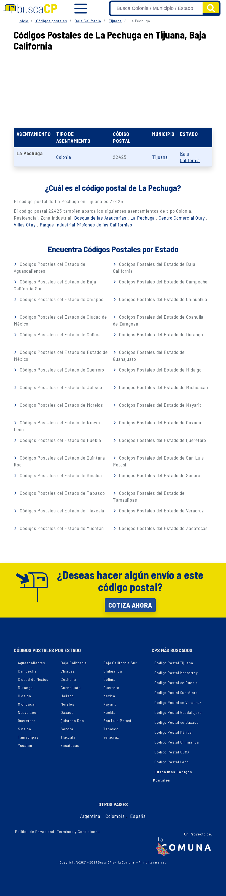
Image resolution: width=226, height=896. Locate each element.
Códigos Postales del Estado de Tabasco (61, 493)
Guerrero (111, 687)
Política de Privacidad (34, 831)
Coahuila (68, 679)
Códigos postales (51, 20)
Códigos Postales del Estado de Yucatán (61, 528)
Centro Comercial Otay (182, 218)
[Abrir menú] (80, 8)
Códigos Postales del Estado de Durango (160, 334)
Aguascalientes (31, 662)
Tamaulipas (28, 737)
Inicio (23, 20)
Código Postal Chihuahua (176, 742)
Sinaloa (24, 728)
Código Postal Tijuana (173, 662)
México (109, 695)
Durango (25, 687)
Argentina (90, 816)
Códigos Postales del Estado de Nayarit (159, 405)
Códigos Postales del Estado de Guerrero (61, 370)
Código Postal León (171, 762)
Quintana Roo (72, 720)
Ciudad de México (33, 679)
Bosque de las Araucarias (100, 218)
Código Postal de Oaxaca (176, 722)
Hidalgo (24, 695)
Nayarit (109, 704)
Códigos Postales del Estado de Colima (59, 334)
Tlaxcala (68, 737)
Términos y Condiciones (78, 831)
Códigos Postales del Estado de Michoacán (163, 387)
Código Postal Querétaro (176, 692)
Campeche (27, 671)
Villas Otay (25, 225)
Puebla (109, 712)
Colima (109, 679)
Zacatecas (70, 745)
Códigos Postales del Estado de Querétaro (162, 440)
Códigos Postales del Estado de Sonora (159, 475)
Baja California (88, 20)
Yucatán (25, 745)
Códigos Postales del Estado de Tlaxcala (61, 510)
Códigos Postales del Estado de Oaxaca (159, 422)
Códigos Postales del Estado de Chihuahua (162, 299)
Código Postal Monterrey (176, 672)
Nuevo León (28, 712)
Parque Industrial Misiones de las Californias (86, 225)
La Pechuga (142, 218)
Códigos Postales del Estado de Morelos (60, 405)
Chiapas (68, 671)
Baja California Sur (120, 662)
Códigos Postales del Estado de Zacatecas (163, 528)
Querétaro (27, 720)
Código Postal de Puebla (176, 682)
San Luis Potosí (117, 720)
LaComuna (126, 862)
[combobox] (157, 8)
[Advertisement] (114, 66)
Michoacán (27, 704)
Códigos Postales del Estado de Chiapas (60, 299)
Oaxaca (67, 712)
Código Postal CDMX (172, 752)
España (138, 816)
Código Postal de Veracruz (177, 702)
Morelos (67, 704)
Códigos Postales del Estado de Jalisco (60, 387)
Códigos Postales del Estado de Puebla (59, 440)
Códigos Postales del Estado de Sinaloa (60, 475)
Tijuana (115, 20)
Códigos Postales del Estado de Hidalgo (159, 370)
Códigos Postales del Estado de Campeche (163, 281)
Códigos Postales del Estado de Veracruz (161, 510)
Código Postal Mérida (173, 732)
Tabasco (111, 728)
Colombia (115, 816)
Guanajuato (71, 687)
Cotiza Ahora (130, 605)
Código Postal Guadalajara (178, 712)
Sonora (67, 728)
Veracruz (111, 737)
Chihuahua (112, 671)
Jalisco (67, 695)
